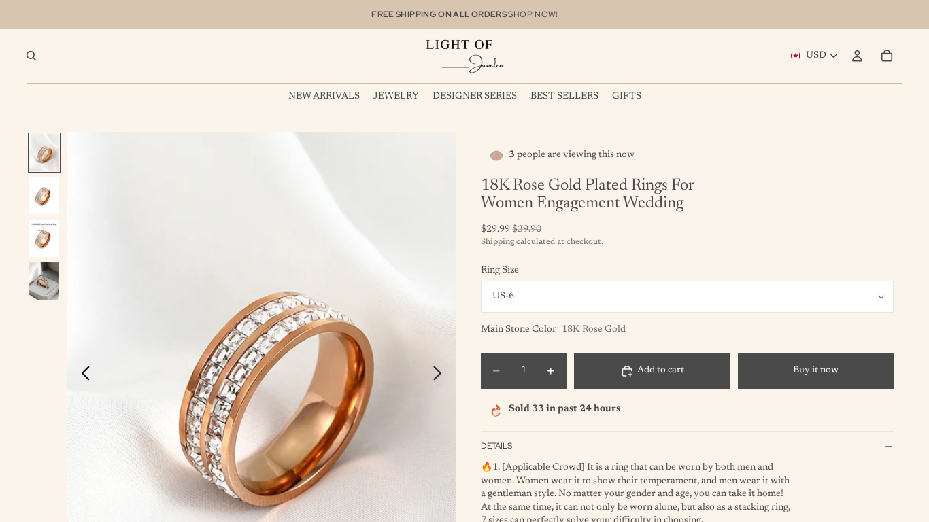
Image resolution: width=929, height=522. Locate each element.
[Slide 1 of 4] (44, 152)
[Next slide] (441, 376)
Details (496, 445)
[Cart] (887, 56)
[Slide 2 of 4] (44, 195)
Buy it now (816, 370)
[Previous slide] (82, 376)
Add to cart (660, 370)
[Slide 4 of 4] (44, 281)
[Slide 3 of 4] (44, 238)
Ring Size (500, 270)
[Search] (31, 56)
